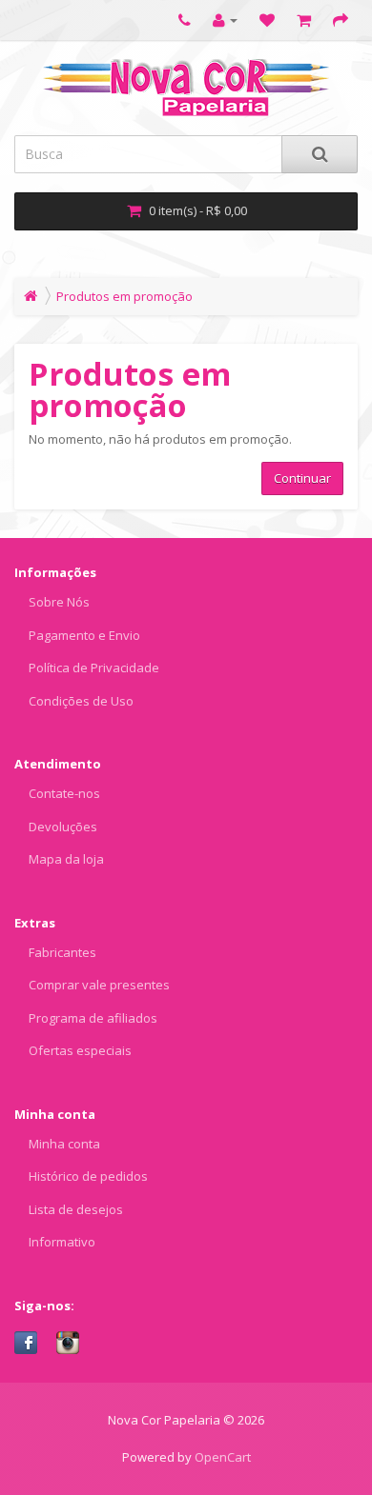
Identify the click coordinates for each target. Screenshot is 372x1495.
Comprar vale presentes (99, 984)
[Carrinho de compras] (303, 20)
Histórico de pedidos (88, 1176)
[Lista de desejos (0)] (267, 20)
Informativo (62, 1241)
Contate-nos (64, 793)
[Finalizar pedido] (340, 20)
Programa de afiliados (93, 1018)
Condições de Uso (81, 700)
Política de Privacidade (94, 667)
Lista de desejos (76, 1209)
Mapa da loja (66, 858)
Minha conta (64, 1143)
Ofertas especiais (80, 1050)
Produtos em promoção (124, 296)
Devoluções (63, 826)
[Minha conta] (225, 20)
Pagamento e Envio (84, 635)
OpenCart (223, 1456)
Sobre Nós (59, 601)
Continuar (302, 478)
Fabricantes (62, 952)
